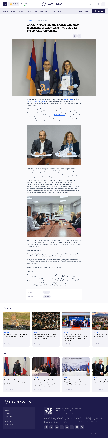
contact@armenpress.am (69, 413)
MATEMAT (101, 434)
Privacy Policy (9, 421)
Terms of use (9, 424)
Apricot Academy (59, 115)
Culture (28, 11)
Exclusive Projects (55, 11)
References (8, 416)
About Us (8, 411)
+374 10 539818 (66, 410)
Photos (80, 11)
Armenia (5, 11)
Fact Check (43, 11)
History (7, 413)
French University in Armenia (36, 101)
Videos (87, 11)
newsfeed (100, 11)
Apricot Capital (69, 99)
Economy (14, 11)
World (21, 11)
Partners (8, 419)
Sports (35, 11)
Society (47, 292)
